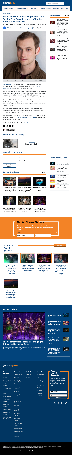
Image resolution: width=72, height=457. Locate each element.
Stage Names (40, 374)
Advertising (40, 381)
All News (16, 436)
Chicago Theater (7, 381)
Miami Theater (7, 396)
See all (67, 15)
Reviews (16, 377)
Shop (38, 377)
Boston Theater (7, 388)
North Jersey (28, 28)
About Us (39, 390)
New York (28, 374)
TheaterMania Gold (45, 8)
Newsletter (56, 8)
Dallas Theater (18, 398)
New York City (19, 28)
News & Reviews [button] (21, 8)
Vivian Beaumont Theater (61, 188)
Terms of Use (37, 450)
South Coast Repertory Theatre (27, 117)
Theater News (7, 13)
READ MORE (59, 245)
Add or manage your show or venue (41, 385)
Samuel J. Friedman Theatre (62, 172)
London (28, 377)
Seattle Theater (7, 409)
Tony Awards (64, 8)
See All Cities (6, 422)
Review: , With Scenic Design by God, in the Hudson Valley (11, 294)
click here (26, 122)
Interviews (17, 384)
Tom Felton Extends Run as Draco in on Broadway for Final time (11, 269)
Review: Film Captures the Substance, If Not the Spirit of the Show (44, 268)
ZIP (35, 232)
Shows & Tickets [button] (8, 8)
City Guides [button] (33, 8)
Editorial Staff (10, 28)
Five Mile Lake (7, 84)
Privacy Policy (30, 450)
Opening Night (18, 381)
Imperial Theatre (61, 177)
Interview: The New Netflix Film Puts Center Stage (61, 269)
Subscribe (55, 233)
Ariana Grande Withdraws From (28, 267)
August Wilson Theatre (63, 164)
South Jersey (32, 142)
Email (19, 232)
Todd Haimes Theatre (62, 183)
